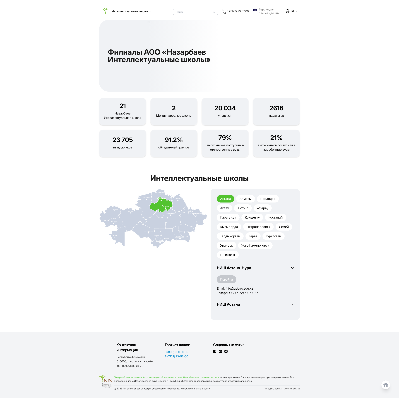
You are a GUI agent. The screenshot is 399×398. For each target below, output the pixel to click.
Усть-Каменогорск (255, 245)
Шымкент (227, 255)
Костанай (275, 217)
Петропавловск (258, 227)
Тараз (253, 236)
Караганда (228, 217)
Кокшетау (252, 217)
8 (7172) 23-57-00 (176, 356)
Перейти (226, 279)
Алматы (246, 199)
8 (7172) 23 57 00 (238, 11)
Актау (224, 208)
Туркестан (273, 236)
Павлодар (267, 199)
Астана (225, 199)
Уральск (226, 245)
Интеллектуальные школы (130, 11)
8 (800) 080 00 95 (176, 352)
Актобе (243, 208)
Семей (284, 227)
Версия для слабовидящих (269, 11)
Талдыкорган (230, 236)
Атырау (262, 208)
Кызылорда (229, 227)
